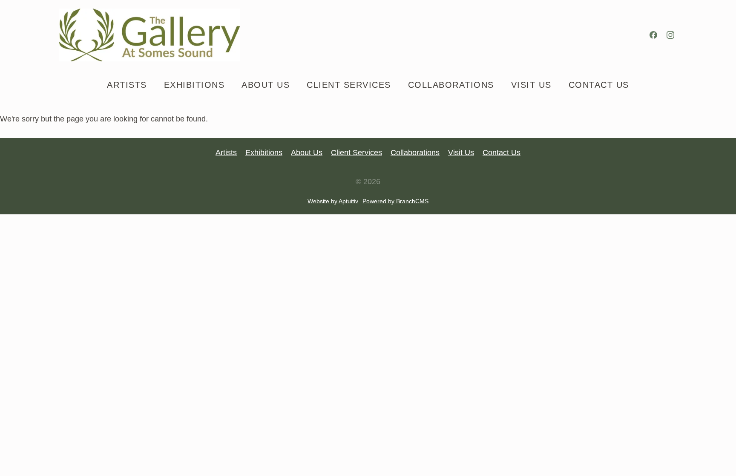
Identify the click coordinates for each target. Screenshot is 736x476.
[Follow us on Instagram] (670, 35)
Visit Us (461, 152)
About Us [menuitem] (266, 84)
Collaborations (415, 152)
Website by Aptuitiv (333, 201)
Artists (226, 152)
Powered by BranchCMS (395, 201)
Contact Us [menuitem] (599, 84)
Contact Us (501, 152)
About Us (306, 152)
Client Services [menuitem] (349, 84)
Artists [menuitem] (127, 84)
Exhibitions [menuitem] (194, 84)
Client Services (356, 152)
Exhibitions (263, 152)
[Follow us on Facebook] (653, 35)
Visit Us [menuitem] (531, 84)
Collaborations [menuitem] (451, 84)
